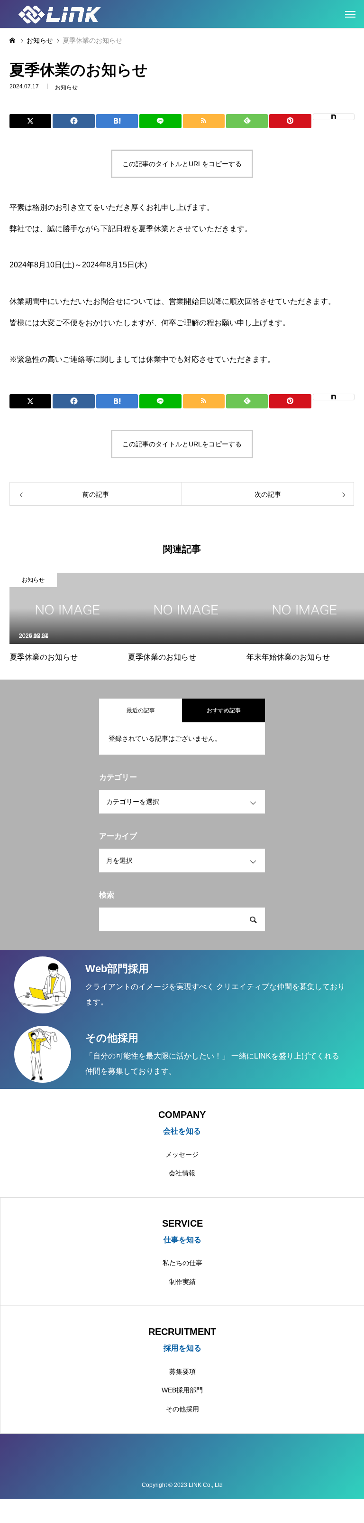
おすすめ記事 (224, 710)
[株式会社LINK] (65, 14)
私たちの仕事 (182, 1263)
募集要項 (182, 1371)
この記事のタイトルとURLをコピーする (182, 164)
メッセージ (182, 1154)
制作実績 (182, 1282)
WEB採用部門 (182, 1390)
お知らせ (66, 87)
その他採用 (182, 1409)
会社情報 (182, 1173)
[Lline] (160, 121)
